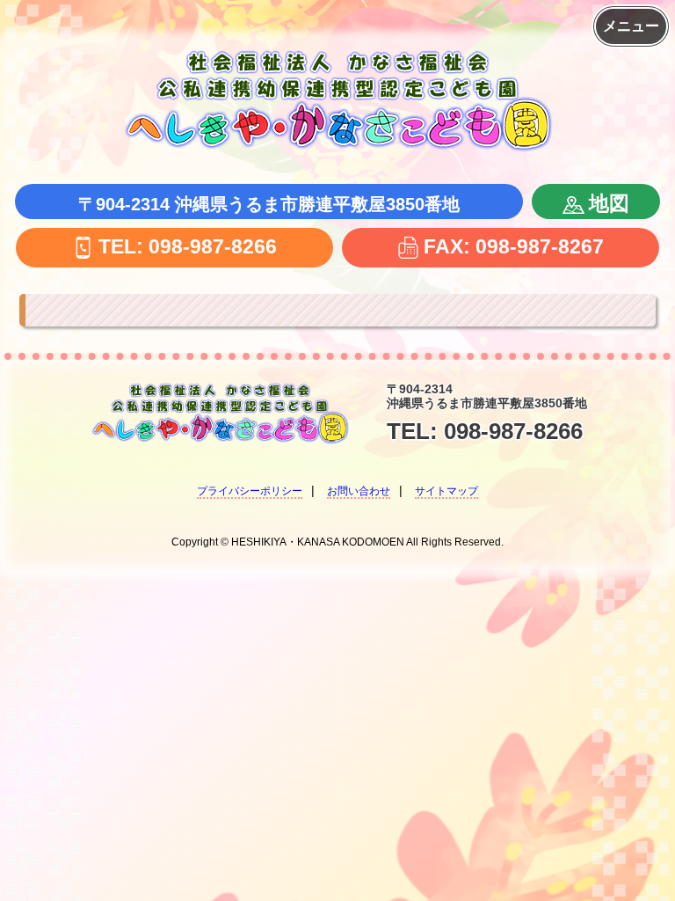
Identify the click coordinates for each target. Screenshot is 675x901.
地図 (609, 203)
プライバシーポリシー (249, 491)
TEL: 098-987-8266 (187, 245)
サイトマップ (446, 491)
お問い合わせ (358, 491)
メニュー (631, 25)
